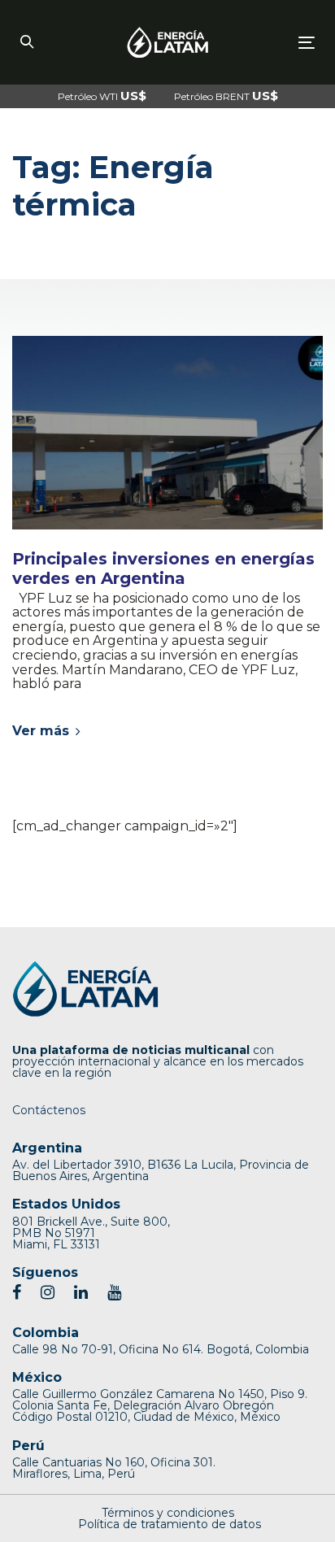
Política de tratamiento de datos (169, 1524)
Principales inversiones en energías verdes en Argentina (163, 568)
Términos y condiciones (168, 1512)
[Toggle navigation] (265, 43)
